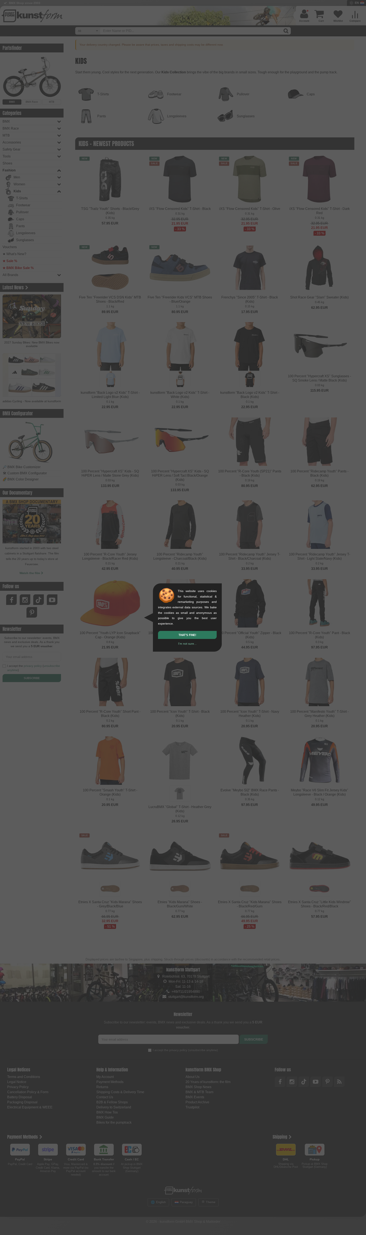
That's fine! (187, 635)
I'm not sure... (187, 643)
